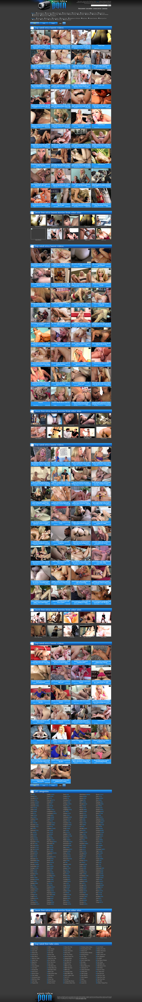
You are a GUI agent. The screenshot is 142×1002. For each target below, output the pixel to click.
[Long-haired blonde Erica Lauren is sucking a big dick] (40, 163)
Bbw (31, 832)
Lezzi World (100, 947)
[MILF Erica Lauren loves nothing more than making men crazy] (101, 699)
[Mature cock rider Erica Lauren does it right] (61, 202)
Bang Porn (87, 240)
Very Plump (100, 962)
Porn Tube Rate (38, 637)
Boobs (31, 870)
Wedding (98, 887)
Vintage (97, 877)
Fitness (48, 900)
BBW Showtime (68, 967)
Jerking (65, 868)
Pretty (81, 866)
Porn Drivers (38, 226)
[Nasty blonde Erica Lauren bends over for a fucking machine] (101, 481)
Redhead (81, 881)
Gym (64, 830)
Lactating (65, 879)
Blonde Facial (44, 15)
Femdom (49, 887)
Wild (97, 894)
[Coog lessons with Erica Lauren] (81, 699)
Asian (31, 815)
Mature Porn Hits (101, 949)
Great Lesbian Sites (85, 960)
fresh (44, 23)
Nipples (81, 817)
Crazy (48, 821)
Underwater (98, 868)
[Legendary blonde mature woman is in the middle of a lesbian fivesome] (101, 182)
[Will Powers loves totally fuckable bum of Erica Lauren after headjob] (81, 163)
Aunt (31, 821)
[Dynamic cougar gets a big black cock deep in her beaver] (101, 540)
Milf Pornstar (36, 15)
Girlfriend (65, 817)
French (64, 802)
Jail (64, 862)
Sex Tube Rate (71, 637)
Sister (97, 796)
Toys (97, 856)
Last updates (89, 8)
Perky (81, 849)
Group (64, 828)
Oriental (81, 836)
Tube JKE (99, 981)
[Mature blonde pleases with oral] (61, 401)
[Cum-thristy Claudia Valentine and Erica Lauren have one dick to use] (40, 262)
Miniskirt (82, 804)
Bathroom (32, 830)
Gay (64, 811)
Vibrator (98, 875)
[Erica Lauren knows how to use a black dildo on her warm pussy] (101, 501)
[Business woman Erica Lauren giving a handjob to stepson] (61, 739)
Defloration (49, 843)
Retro (81, 883)
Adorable (32, 798)
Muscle (81, 813)
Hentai (64, 838)
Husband (65, 851)
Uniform (98, 870)
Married (65, 902)
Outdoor (81, 838)
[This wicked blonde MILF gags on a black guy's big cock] (40, 182)
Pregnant (82, 864)
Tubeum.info (84, 950)
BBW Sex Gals (68, 966)
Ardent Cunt (71, 240)
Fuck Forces (87, 425)
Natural (81, 815)
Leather (65, 887)
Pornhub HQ (71, 425)
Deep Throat (50, 841)
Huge (64, 847)
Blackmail (32, 858)
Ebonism (55, 937)
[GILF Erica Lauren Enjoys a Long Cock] (61, 520)
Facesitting (49, 875)
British (32, 877)
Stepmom (98, 819)
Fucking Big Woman (69, 981)
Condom (49, 815)
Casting (32, 894)
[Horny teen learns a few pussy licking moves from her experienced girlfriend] (81, 481)
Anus (31, 811)
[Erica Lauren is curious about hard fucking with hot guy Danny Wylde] (61, 44)
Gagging (65, 807)
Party (81, 845)
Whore (97, 890)
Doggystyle (49, 853)
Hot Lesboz (83, 964)
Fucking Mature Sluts (86, 949)
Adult (38, 623)
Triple (97, 860)
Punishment (82, 875)
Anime (32, 809)
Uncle (97, 866)
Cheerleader (33, 904)
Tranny (97, 858)
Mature (81, 796)
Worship (98, 896)
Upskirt (97, 873)
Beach (31, 836)
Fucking (65, 804)
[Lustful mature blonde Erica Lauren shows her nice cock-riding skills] (40, 660)
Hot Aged (83, 962)
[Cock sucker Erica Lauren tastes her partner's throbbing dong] (40, 580)
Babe (31, 822)
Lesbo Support (84, 977)
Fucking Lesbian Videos (86, 947)
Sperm (97, 813)
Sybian (97, 838)
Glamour (65, 819)
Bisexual (32, 853)
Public (81, 873)
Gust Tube (87, 623)
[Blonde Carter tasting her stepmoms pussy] (81, 660)
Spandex (98, 809)
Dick (48, 845)
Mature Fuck (94, 13)
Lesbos (82, 979)
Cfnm (31, 900)
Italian (64, 860)
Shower (97, 794)
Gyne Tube (71, 226)
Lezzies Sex (83, 983)
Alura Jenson (59, 19)
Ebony (48, 862)
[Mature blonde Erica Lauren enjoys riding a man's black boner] (40, 600)
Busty (31, 887)
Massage (65, 904)
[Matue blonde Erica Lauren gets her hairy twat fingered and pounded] (101, 103)
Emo (48, 864)
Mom (81, 805)
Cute (48, 832)
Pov (80, 862)
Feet (48, 885)
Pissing (81, 855)
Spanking (98, 811)
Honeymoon (66, 843)
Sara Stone (84, 18)
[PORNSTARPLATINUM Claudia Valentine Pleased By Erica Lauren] (101, 401)
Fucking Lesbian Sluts (70, 983)
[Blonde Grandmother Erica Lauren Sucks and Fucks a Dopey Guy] (81, 461)
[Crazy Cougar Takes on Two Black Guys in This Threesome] (81, 302)
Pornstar (81, 860)
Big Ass (32, 839)
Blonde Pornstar (104, 14)
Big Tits (32, 849)
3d (31, 794)
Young (97, 902)
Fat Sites (67, 979)
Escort (48, 868)
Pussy (81, 877)
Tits (97, 855)
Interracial (65, 858)
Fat (47, 883)
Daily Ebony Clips (103, 924)
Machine (65, 898)
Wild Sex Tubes (54, 240)
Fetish (48, 889)
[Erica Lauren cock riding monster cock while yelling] (101, 560)
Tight (97, 851)
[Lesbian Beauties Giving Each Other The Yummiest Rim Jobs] (81, 64)
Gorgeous (65, 824)
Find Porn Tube (101, 975)
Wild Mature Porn (101, 966)
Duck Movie (38, 240)
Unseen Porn (55, 226)
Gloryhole (65, 822)
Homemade (65, 841)
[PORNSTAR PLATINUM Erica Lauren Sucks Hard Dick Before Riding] (40, 381)
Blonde (32, 862)
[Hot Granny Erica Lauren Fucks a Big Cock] (61, 679)
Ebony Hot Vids (68, 947)
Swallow (98, 832)
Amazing (32, 804)
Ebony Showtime (69, 950)
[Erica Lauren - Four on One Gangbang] (101, 302)
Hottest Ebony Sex (69, 956)
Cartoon (32, 890)
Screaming (82, 894)
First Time (49, 894)
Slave (97, 800)
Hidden (65, 839)
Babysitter (32, 824)
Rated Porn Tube (55, 637)
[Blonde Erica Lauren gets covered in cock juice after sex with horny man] (61, 143)
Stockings (98, 821)
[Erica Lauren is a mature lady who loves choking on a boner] (81, 600)
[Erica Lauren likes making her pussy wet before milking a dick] (40, 501)
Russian (81, 890)
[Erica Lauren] (101, 719)
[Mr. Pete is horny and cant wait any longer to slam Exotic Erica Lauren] (81, 282)
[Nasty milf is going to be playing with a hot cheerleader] (81, 182)
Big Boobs (32, 841)
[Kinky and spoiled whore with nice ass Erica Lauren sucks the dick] (61, 123)
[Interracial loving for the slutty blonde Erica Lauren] (61, 778)
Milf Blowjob (76, 13)
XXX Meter (100, 967)
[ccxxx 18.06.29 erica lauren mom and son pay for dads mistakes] (40, 202)
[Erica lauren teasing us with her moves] (61, 302)
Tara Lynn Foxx (103, 18)
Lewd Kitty (83, 981)
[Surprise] (40, 401)
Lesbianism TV (84, 967)
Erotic (48, 866)
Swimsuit (98, 834)
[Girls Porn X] (101, 163)
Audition (32, 819)
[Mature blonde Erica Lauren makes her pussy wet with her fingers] (81, 560)
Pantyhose (82, 843)
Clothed (48, 802)
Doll (48, 855)
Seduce (81, 898)
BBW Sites (67, 969)
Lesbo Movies (84, 975)
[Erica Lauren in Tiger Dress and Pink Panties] (40, 778)
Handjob (65, 834)
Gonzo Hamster (38, 425)
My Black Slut (68, 960)
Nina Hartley (56, 18)
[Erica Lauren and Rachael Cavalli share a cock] (61, 342)
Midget (81, 800)
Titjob (97, 853)
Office (81, 824)
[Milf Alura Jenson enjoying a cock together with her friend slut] (81, 84)
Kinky (64, 872)
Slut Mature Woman (102, 960)
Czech (48, 834)
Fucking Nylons (84, 954)
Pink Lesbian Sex (101, 954)
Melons (81, 798)
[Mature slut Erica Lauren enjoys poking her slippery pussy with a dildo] (40, 64)
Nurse (81, 821)
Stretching (98, 824)
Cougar (48, 817)
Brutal (31, 881)
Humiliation (66, 849)
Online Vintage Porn (102, 983)
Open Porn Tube (101, 977)
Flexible (49, 904)
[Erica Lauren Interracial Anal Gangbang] (61, 540)
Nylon (81, 822)
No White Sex (68, 962)
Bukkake (32, 883)
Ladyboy (65, 881)
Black (31, 856)
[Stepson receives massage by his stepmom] (61, 719)
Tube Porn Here (101, 979)
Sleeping (98, 802)
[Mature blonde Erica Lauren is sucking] (101, 282)
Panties (81, 841)
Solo (97, 805)
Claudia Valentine (93, 18)
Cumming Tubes (68, 971)
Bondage (32, 868)
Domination (49, 856)
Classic (48, 796)
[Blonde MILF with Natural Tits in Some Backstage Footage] (101, 202)
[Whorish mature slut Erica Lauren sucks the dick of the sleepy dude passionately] (101, 381)
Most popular (81, 8)
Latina (64, 885)
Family (48, 879)
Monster (81, 809)
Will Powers (48, 18)
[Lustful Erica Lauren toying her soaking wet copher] (101, 520)
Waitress (98, 883)
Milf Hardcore (36, 14)
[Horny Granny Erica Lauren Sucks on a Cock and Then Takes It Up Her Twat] (61, 461)
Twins (97, 862)
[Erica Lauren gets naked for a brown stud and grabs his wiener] (81, 719)
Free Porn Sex (100, 973)
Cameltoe (32, 889)
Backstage (32, 826)
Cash (31, 892)
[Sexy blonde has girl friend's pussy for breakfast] (40, 322)
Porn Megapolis (101, 956)
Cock (48, 805)
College (48, 809)
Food (64, 794)
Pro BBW (99, 958)
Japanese (65, 864)
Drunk (48, 860)
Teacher (98, 841)
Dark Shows (38, 937)
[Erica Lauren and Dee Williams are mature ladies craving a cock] (40, 44)
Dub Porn (103, 240)
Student (97, 828)
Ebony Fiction (103, 937)
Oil (80, 826)
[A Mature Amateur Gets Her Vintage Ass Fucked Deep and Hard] (40, 342)
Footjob (65, 796)
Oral (81, 830)
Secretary (82, 896)
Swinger (98, 836)
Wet (97, 889)
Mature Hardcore (45, 14)
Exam (48, 870)
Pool (81, 858)
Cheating (32, 902)
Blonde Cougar (55, 14)
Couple (48, 819)
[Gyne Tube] (101, 84)
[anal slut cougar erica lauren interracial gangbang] (101, 64)
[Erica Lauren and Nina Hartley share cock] (81, 123)
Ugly (97, 864)
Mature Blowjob (67, 13)
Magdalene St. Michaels (74, 18)
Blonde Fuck (102, 13)
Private (81, 868)
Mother (81, 811)
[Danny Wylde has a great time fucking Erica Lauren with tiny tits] (61, 501)
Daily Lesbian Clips (69, 975)
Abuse (85, 998)
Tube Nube (87, 438)
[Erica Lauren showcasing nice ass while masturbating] (81, 580)
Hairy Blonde (53, 15)
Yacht (97, 898)
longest (53, 23)
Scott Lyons (44, 19)
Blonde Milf (49, 13)
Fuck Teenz (83, 956)
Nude (81, 819)
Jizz (64, 870)
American (32, 805)
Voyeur (97, 881)
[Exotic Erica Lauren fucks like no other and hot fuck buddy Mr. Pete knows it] (81, 103)
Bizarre (32, 855)
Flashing (49, 902)
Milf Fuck (88, 14)
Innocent (65, 855)
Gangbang (65, 809)
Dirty (48, 849)
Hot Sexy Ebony (68, 954)
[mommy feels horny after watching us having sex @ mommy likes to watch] (40, 103)
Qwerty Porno (103, 425)
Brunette (32, 879)
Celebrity (32, 898)
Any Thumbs (55, 623)
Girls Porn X (104, 226)
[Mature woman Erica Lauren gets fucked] (81, 679)
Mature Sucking (72, 14)
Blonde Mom (81, 14)
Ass (31, 817)
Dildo (48, 847)
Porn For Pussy (100, 969)
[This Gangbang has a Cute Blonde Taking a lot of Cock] (101, 342)
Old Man (82, 828)
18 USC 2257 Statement (80, 998)
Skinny (97, 798)
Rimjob (81, 889)
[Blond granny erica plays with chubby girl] (81, 381)
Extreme (49, 873)
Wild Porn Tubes (71, 438)
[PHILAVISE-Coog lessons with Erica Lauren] (61, 560)
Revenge (81, 885)
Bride (31, 875)
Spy (97, 815)
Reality (81, 879)
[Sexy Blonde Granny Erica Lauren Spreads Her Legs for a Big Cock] (40, 461)
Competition (50, 811)
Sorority (98, 807)
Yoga (97, 900)
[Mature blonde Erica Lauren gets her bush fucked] (40, 679)
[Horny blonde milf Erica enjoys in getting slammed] (61, 361)
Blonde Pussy (64, 14)
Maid (64, 900)
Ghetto (64, 815)
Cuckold (49, 824)
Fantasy (48, 881)
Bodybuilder (33, 866)
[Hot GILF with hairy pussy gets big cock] (81, 262)
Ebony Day (71, 937)
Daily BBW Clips (69, 973)
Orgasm (81, 832)
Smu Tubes (103, 637)
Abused (32, 796)
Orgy (81, 834)
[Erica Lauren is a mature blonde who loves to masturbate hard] (40, 560)
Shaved (81, 900)
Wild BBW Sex (100, 964)
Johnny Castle (64, 18)
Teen (97, 845)
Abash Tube (87, 226)
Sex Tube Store (87, 637)
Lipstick (65, 896)
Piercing (81, 853)
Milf (81, 802)
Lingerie (65, 894)
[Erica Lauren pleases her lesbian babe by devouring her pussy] (61, 182)
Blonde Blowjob (57, 13)
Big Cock (32, 845)
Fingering (49, 892)
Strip (97, 826)
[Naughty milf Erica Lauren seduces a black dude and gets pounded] (81, 520)
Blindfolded (33, 860)
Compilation (50, 813)
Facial (48, 877)
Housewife (65, 845)
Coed (48, 807)
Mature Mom (96, 14)
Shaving (81, 902)
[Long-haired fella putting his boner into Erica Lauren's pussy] (61, 660)
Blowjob (32, 864)
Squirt (97, 817)
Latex (64, 883)
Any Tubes (71, 623)
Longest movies (97, 8)
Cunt (48, 830)
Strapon (98, 822)
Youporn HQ (104, 438)
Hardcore (65, 836)
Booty (31, 872)
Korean (65, 877)
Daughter (49, 839)
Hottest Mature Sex (85, 966)
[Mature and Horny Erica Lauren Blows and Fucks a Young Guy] (81, 759)
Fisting (48, 898)
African (32, 800)
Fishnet (48, 896)
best (35, 23)
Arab (31, 813)
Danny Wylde (40, 18)
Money (81, 807)
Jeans (64, 866)
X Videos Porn (100, 971)
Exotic (48, 872)
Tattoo (97, 839)
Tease (97, 843)
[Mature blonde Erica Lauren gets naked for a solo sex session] (40, 520)
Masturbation (83, 794)
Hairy (64, 832)
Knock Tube (104, 623)
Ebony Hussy (68, 949)
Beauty (32, 838)
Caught (32, 896)
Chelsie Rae (51, 19)
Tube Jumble (38, 438)
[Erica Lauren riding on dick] (101, 361)
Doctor (48, 851)
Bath (31, 828)
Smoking (98, 804)
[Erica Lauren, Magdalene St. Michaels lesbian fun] (81, 361)
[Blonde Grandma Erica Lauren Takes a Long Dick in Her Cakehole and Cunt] (61, 481)
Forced (64, 798)
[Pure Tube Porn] (39, 10)
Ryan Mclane (36, 19)
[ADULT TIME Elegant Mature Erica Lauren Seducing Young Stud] (40, 481)
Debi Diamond (68, 19)
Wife (97, 892)
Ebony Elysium (87, 937)
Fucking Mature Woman (86, 952)
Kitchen (65, 875)
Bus (31, 885)
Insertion (65, 856)
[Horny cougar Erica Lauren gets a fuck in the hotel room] (81, 342)
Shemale (81, 904)
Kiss (64, 873)
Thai (97, 847)
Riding (81, 887)
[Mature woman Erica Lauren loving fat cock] (101, 739)
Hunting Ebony (68, 958)
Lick (64, 892)
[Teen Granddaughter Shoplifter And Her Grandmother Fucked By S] (40, 84)
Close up (49, 800)
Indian (64, 853)
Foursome (65, 800)
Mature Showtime (101, 950)
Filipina (48, 890)
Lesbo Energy (84, 973)
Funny (64, 805)
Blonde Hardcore (85, 13)
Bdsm (31, 834)
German (65, 813)
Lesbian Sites (84, 971)
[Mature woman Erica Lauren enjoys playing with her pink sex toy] (101, 580)
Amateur (32, 802)
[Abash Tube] (101, 44)
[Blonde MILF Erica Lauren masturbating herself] (101, 759)
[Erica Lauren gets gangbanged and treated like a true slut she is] (101, 600)
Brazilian (32, 873)
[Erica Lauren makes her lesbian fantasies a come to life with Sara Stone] (40, 123)
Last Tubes (54, 425)
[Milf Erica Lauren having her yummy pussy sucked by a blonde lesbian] (81, 501)
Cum (48, 826)
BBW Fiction (68, 964)
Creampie (49, 822)
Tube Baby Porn (38, 924)
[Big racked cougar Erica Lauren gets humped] (101, 262)
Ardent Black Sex (55, 924)
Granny (65, 826)
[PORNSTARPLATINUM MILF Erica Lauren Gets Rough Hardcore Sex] (81, 401)
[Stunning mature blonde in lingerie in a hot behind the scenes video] (61, 282)
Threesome (98, 849)
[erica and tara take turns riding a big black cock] (40, 282)
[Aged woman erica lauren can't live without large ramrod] (101, 660)
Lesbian (65, 890)
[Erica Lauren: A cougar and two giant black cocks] (61, 381)
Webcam (98, 885)
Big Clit (32, 843)
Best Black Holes (71, 924)
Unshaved (98, 872)
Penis (81, 847)
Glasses (65, 821)
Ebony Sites (67, 952)
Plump (81, 856)
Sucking (98, 830)
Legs (64, 889)
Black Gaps (87, 924)
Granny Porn (84, 958)
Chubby (48, 794)
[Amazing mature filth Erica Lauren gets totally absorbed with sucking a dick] (61, 163)
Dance (48, 838)
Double (48, 858)
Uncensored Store (55, 438)
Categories (104, 8)
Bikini (31, 851)
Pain (81, 839)
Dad (48, 836)
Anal (31, 807)
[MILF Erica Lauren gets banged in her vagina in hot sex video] (101, 679)
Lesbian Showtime (85, 969)
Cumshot (49, 828)
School (81, 892)
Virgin (97, 879)
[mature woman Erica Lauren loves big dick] (40, 699)
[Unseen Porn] (101, 123)
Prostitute (82, 872)
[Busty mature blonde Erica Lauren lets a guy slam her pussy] (81, 322)
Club (48, 804)
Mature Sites (100, 952)
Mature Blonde (40, 13)
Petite (81, 851)
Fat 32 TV (67, 977)
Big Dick (32, 847)
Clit (48, 798)
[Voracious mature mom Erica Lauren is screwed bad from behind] (40, 361)
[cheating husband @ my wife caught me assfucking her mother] (40, 302)
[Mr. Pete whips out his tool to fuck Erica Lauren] (61, 322)
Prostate (81, 870)
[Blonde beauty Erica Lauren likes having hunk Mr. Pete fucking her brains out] (101, 143)
